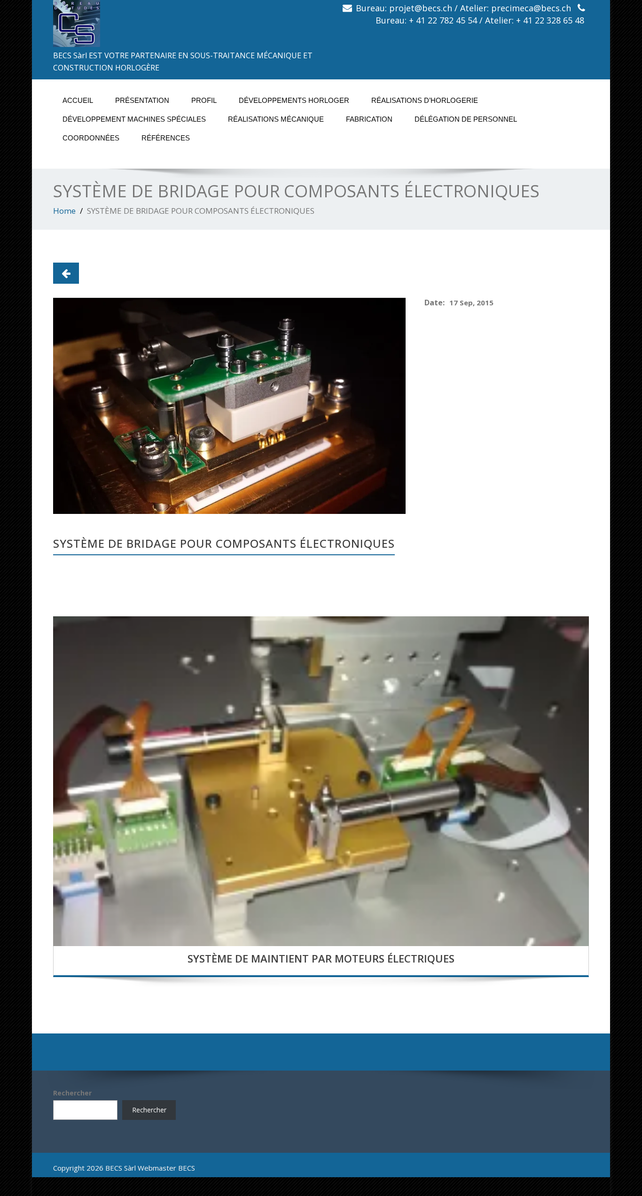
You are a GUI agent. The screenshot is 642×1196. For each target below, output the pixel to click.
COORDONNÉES (91, 138)
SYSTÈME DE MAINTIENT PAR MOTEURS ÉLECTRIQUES (321, 958)
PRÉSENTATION (142, 100)
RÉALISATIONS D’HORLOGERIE (424, 100)
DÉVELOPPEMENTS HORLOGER (294, 100)
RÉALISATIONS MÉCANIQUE (276, 119)
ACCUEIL (78, 100)
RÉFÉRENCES (165, 138)
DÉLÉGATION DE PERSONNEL (466, 119)
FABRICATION (369, 119)
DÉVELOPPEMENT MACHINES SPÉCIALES (134, 119)
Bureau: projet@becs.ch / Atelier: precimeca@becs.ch (463, 8)
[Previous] (66, 273)
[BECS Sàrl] (183, 23)
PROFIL (204, 100)
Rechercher (72, 1092)
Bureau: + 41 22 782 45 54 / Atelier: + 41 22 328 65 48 (480, 20)
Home (64, 210)
